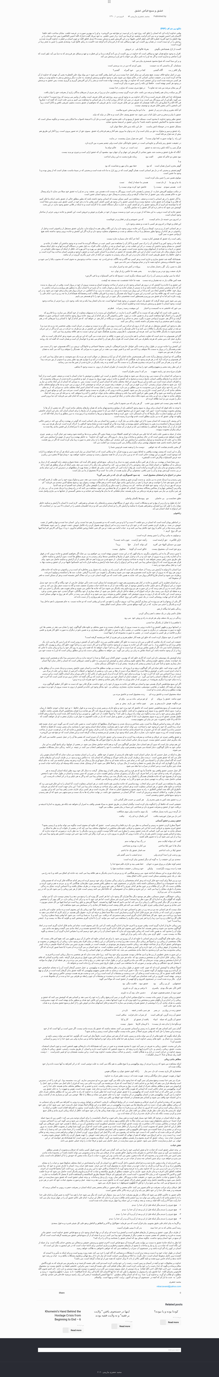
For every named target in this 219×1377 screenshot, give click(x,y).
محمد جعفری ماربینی (140, 16)
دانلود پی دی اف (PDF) (170, 28)
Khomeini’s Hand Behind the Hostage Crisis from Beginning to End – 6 (63, 1315)
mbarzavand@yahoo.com (169, 1286)
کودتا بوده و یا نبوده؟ (166, 1311)
